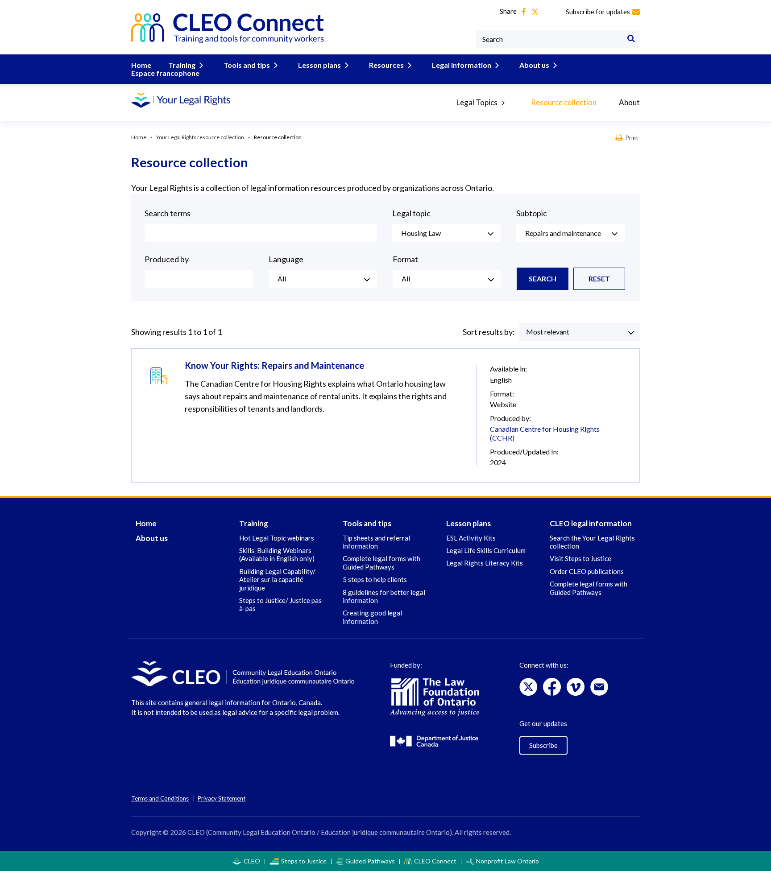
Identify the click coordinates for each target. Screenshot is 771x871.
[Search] (631, 39)
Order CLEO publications (587, 571)
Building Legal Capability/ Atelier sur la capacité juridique (277, 579)
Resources (386, 65)
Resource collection (564, 102)
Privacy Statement (221, 798)
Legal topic (411, 213)
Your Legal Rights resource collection (200, 137)
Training (181, 65)
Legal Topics (476, 102)
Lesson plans (319, 65)
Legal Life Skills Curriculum (486, 550)
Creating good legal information (372, 617)
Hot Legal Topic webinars (276, 538)
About (629, 102)
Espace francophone (165, 73)
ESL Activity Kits (471, 538)
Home (141, 65)
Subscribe (543, 745)
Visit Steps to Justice (580, 558)
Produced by (167, 259)
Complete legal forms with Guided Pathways (381, 562)
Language (286, 259)
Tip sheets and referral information (376, 542)
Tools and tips (247, 65)
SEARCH (542, 278)
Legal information (461, 65)
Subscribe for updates (598, 12)
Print (632, 137)
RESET (599, 278)
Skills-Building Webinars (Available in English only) (277, 554)
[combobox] (446, 233)
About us (534, 65)
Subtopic (531, 213)
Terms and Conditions (160, 798)
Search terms (168, 213)
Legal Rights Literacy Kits (484, 563)
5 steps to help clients (375, 579)
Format (405, 259)
